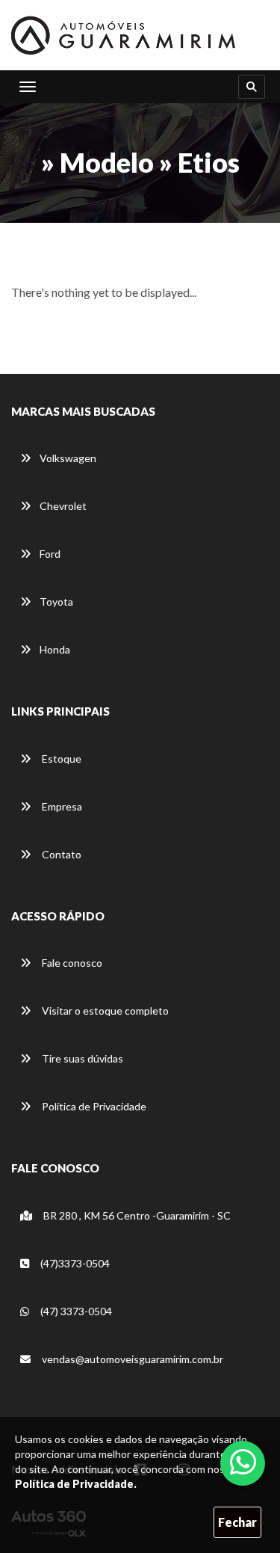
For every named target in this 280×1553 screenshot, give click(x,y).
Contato (60, 854)
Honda (55, 649)
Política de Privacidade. (76, 1483)
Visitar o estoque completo (104, 1010)
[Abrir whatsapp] (243, 1462)
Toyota (56, 601)
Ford (50, 553)
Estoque (60, 758)
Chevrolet (63, 505)
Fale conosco (71, 962)
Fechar (237, 1522)
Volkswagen (68, 458)
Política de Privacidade (93, 1106)
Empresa (61, 806)
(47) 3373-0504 (75, 1311)
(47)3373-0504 (74, 1263)
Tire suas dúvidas (81, 1058)
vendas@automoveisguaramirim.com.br (131, 1359)
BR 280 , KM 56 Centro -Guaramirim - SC (136, 1215)
